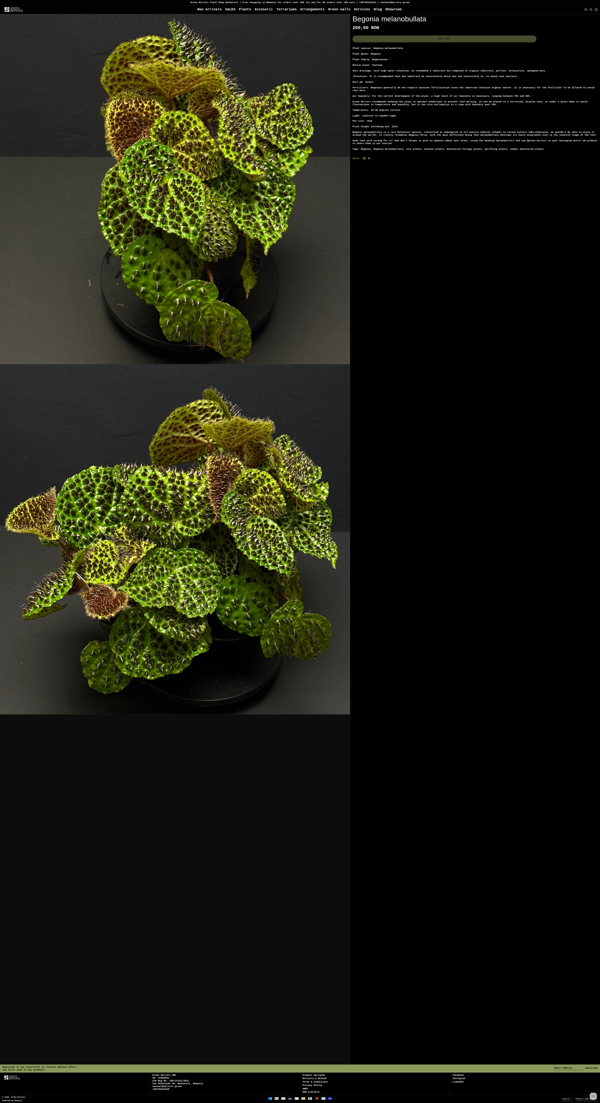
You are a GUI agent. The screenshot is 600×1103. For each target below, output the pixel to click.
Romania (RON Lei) (585, 1099)
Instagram (458, 1078)
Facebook (458, 1075)
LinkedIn (458, 1082)
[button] (596, 9)
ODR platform (310, 1092)
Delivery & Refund (314, 1078)
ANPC (305, 1089)
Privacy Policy (312, 1085)
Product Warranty (313, 1075)
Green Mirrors (18, 1097)
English (566, 1099)
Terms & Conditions (315, 1082)
